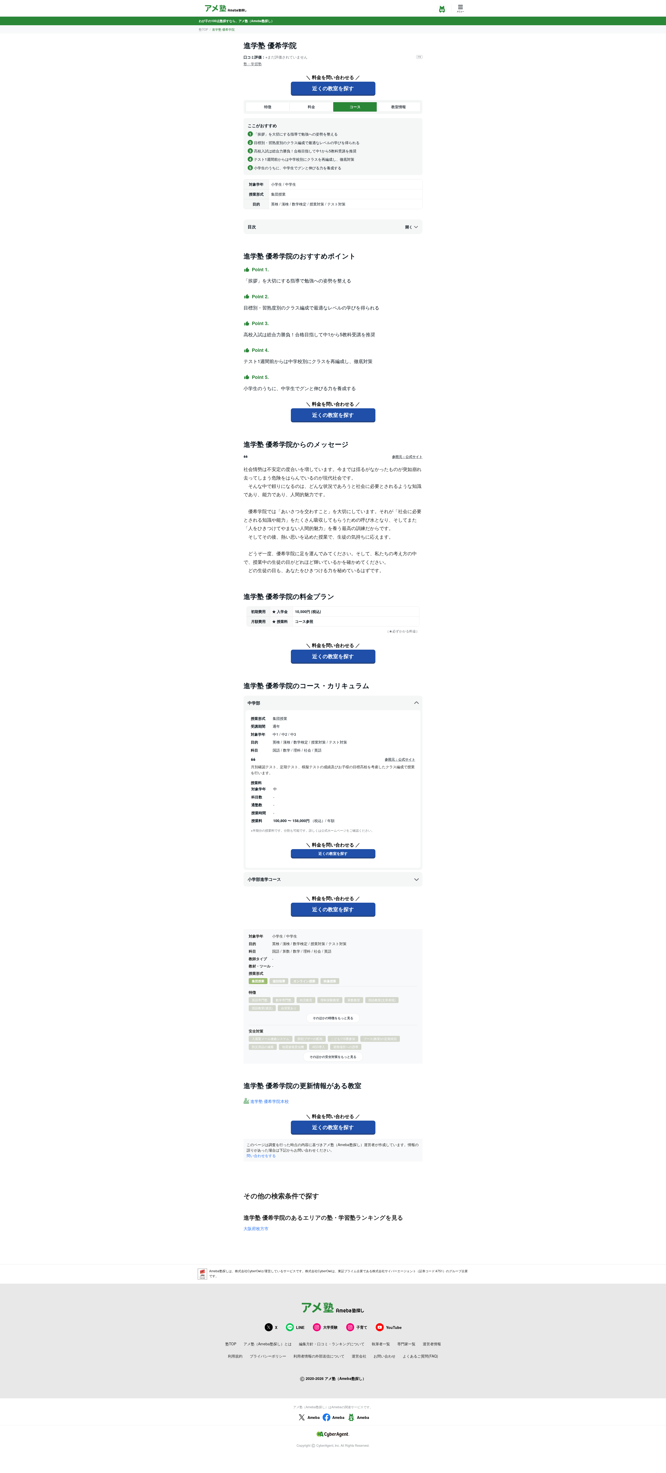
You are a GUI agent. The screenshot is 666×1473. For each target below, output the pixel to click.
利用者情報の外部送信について (318, 1356)
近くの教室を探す (333, 88)
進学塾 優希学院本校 (269, 1101)
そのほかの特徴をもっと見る (333, 1018)
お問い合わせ (384, 1356)
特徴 (267, 106)
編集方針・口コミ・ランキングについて (331, 1343)
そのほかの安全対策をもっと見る (333, 1056)
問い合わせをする (261, 1155)
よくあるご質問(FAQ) (420, 1356)
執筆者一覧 (381, 1343)
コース (355, 106)
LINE (300, 1327)
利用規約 (235, 1356)
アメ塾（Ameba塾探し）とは (268, 1343)
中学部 (254, 703)
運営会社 (359, 1356)
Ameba (314, 1417)
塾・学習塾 (253, 63)
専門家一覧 (406, 1343)
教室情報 (398, 106)
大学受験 (330, 1327)
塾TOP (203, 29)
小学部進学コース (264, 879)
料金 (311, 106)
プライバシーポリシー (268, 1356)
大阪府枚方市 (256, 1228)
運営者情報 (432, 1343)
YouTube (394, 1327)
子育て (361, 1327)
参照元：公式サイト (407, 456)
